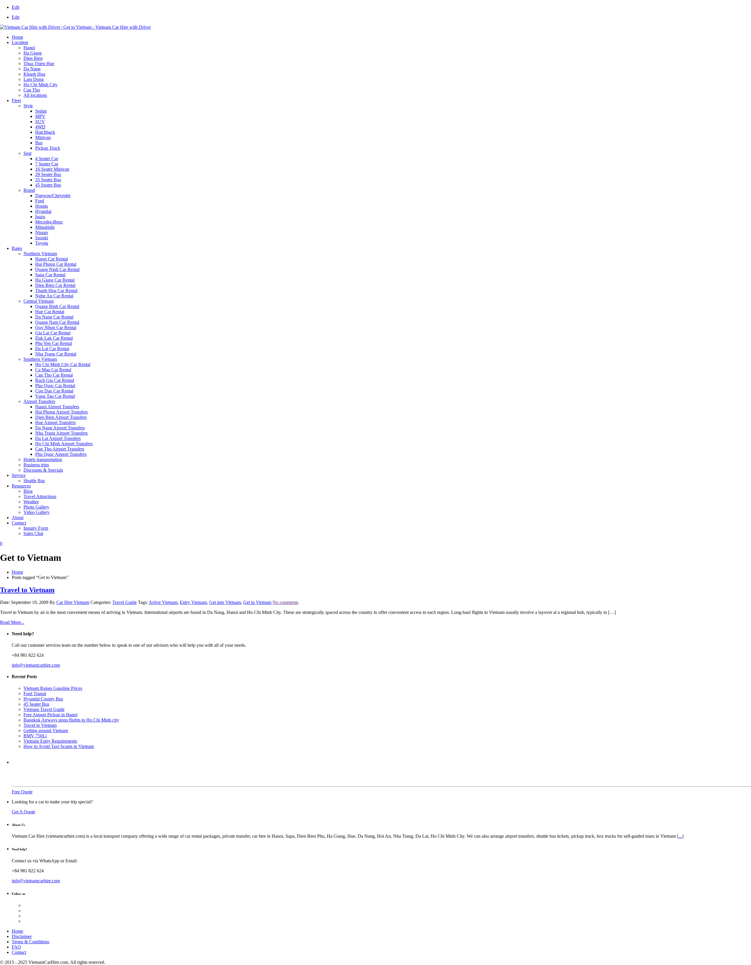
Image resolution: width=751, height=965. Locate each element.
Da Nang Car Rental (54, 316)
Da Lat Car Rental (52, 348)
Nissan (41, 232)
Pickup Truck (47, 147)
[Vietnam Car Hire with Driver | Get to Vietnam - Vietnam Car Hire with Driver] (75, 27)
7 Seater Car (46, 163)
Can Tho (31, 89)
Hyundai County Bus (43, 698)
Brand (29, 190)
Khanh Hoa (34, 74)
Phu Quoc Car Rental (55, 385)
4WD (40, 126)
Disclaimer (22, 936)
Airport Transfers (39, 401)
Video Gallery (36, 512)
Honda (41, 206)
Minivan (43, 137)
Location (20, 42)
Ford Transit (34, 693)
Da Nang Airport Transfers (60, 427)
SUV (40, 121)
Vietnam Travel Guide (44, 709)
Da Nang (31, 68)
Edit (15, 7)
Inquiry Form (35, 528)
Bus (39, 142)
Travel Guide (124, 602)
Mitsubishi (45, 227)
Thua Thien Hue (38, 63)
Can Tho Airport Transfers (59, 448)
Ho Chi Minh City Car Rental (62, 364)
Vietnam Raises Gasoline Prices (52, 688)
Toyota (41, 243)
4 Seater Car (46, 158)
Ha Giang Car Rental (55, 279)
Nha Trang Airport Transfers (61, 433)
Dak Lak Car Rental (54, 338)
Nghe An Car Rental (54, 295)
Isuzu (40, 216)
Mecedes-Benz (49, 221)
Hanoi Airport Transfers (57, 406)
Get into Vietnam (225, 602)
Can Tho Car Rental (54, 375)
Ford (39, 200)
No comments (285, 602)
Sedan (41, 111)
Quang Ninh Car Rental (57, 269)
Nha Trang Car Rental (55, 353)
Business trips (36, 464)
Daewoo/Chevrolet (52, 195)
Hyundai (43, 211)
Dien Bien (33, 58)
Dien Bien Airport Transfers (61, 417)
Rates (17, 248)
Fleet (16, 100)
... (680, 836)
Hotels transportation (42, 459)
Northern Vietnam (40, 253)
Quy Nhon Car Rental (55, 327)
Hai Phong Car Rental (55, 264)
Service (19, 475)
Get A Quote (23, 811)
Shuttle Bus (34, 480)
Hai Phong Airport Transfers (61, 411)
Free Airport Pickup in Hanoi (50, 714)
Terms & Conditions (30, 941)
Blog (28, 491)
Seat (27, 153)
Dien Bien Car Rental (55, 285)
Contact (19, 522)
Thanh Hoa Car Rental (56, 290)
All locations (35, 95)
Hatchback (45, 132)
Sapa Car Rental (50, 274)
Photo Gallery (36, 506)
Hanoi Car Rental (51, 258)
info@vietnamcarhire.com (36, 665)
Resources (21, 485)
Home (17, 37)
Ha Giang (32, 52)
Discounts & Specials (43, 470)
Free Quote (22, 791)
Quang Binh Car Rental (57, 306)
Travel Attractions (39, 496)
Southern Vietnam (40, 359)
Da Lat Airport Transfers (58, 438)
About (17, 517)
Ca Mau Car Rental (53, 369)
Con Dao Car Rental (54, 390)
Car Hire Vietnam (72, 602)
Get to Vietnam (257, 602)
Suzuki (41, 237)
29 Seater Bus (48, 174)
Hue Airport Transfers (55, 422)
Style (28, 105)
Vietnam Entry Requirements (50, 741)
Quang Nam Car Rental (57, 322)
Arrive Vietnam (163, 602)
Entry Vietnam (193, 602)
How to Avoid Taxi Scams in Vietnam (58, 746)
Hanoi (29, 47)
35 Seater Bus (48, 179)
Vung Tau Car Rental (55, 396)
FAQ (16, 946)
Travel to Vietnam (27, 590)
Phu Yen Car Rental (53, 343)
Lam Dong (33, 79)
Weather (31, 501)
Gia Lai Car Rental (52, 332)
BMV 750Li (35, 735)
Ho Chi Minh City (40, 84)
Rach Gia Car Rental (54, 380)
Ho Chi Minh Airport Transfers (64, 443)
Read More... (12, 622)
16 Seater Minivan (52, 169)
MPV (40, 116)
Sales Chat (33, 533)
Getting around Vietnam (45, 730)
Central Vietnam (38, 301)
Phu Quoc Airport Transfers (61, 454)
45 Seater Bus (48, 184)
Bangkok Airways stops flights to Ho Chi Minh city (71, 719)
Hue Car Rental (49, 311)
